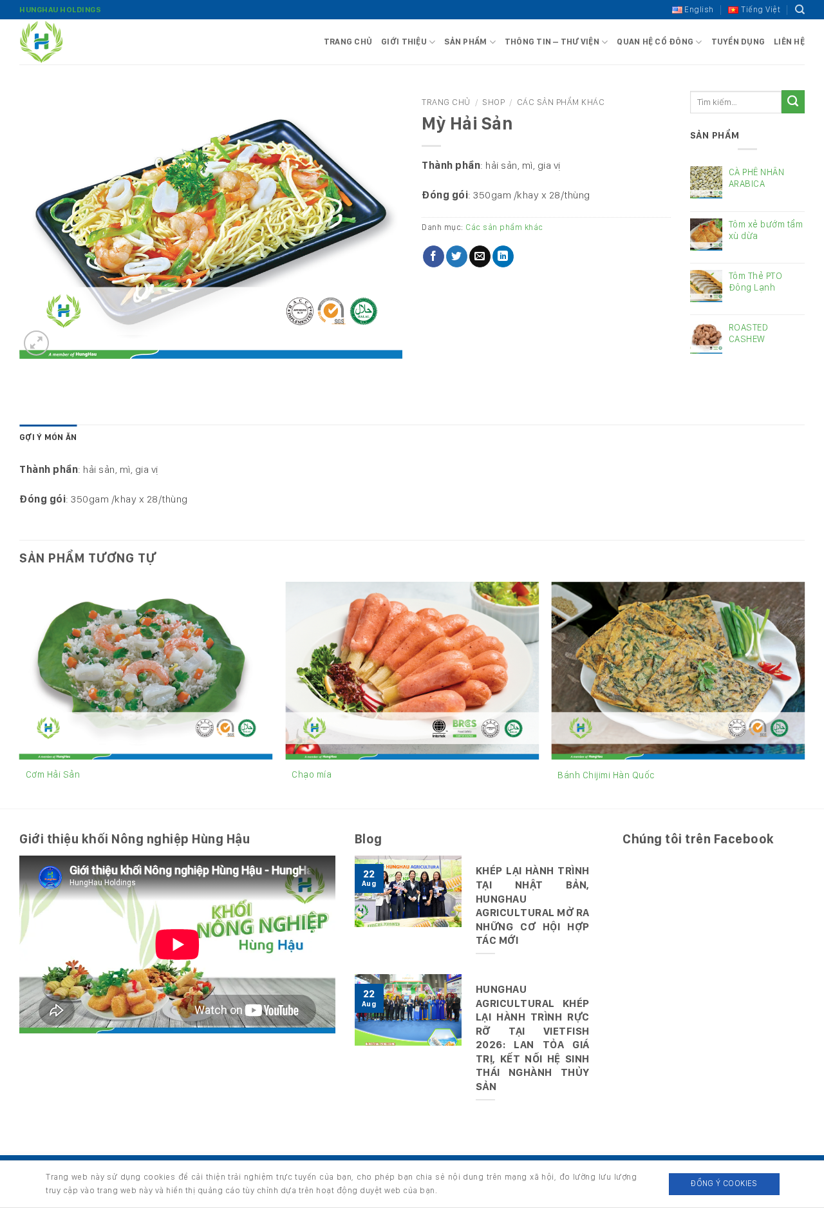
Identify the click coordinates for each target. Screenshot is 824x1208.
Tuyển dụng (738, 41)
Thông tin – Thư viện (552, 41)
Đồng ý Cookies (724, 1183)
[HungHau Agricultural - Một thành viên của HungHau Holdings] (83, 41)
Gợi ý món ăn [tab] (48, 437)
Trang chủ (348, 41)
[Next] (804, 693)
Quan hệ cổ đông (655, 41)
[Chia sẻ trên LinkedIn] (503, 256)
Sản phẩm (465, 41)
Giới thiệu (404, 41)
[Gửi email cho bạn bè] (480, 256)
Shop (493, 102)
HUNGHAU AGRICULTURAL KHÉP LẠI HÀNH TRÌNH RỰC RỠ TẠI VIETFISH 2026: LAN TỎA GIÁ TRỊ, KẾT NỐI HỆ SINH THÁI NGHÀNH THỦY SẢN (533, 1038)
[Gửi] (793, 101)
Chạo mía (312, 774)
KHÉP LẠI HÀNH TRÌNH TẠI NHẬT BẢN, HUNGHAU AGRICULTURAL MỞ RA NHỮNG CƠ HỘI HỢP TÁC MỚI (533, 905)
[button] (36, 343)
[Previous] (20, 693)
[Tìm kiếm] (800, 10)
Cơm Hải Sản (53, 774)
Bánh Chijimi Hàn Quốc (606, 774)
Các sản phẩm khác (561, 102)
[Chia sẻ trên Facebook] (433, 256)
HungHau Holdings (60, 9)
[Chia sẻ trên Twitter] (456, 256)
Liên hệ (789, 41)
